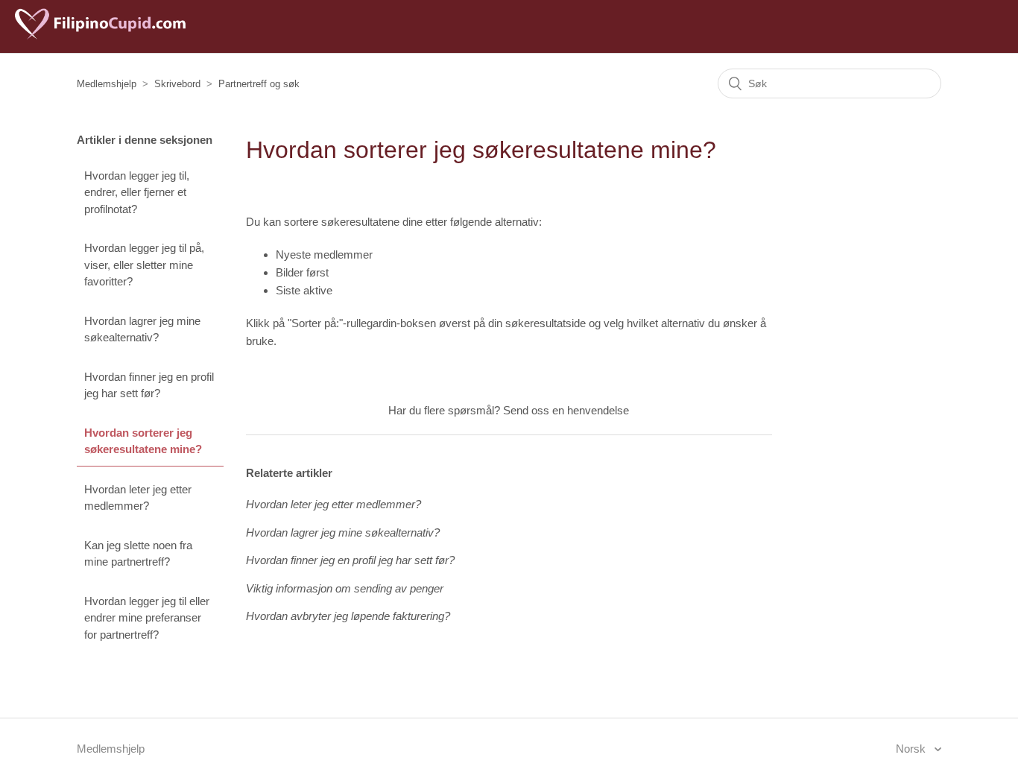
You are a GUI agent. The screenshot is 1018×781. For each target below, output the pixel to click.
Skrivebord (177, 83)
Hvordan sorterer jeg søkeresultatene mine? (143, 441)
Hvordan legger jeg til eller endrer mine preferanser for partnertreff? (146, 618)
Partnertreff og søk (259, 83)
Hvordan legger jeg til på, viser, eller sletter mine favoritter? (144, 264)
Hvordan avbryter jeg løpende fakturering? (348, 616)
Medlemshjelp (106, 83)
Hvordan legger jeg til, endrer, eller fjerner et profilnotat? (136, 192)
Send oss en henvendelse (566, 410)
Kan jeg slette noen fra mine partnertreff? (138, 554)
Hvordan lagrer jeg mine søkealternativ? (142, 329)
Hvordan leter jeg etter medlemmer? (138, 498)
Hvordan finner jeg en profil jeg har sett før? (149, 385)
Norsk (912, 748)
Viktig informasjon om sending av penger (344, 588)
